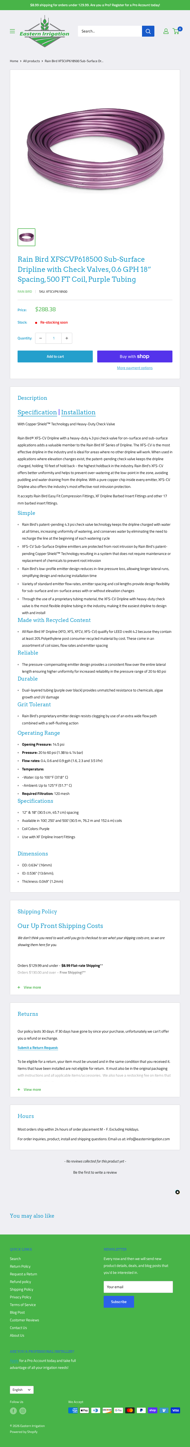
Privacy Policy (20, 1297)
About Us (17, 1335)
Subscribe (119, 1302)
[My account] (166, 31)
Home (14, 60)
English (18, 1389)
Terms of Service (23, 1304)
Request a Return (23, 1274)
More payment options (135, 368)
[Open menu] (12, 31)
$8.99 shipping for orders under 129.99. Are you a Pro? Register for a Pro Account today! (95, 4)
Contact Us (18, 1327)
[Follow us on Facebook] (13, 1410)
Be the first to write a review (95, 1172)
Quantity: (25, 338)
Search (15, 1258)
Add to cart (55, 356)
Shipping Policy (21, 1289)
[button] (95, 1171)
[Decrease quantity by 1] (40, 338)
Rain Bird (25, 291)
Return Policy (20, 1266)
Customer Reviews (24, 1320)
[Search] (148, 31)
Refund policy (20, 1281)
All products (31, 60)
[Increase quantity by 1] (67, 338)
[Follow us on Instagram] (22, 1410)
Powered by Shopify (23, 1431)
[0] (176, 31)
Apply (14, 1360)
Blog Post (17, 1312)
